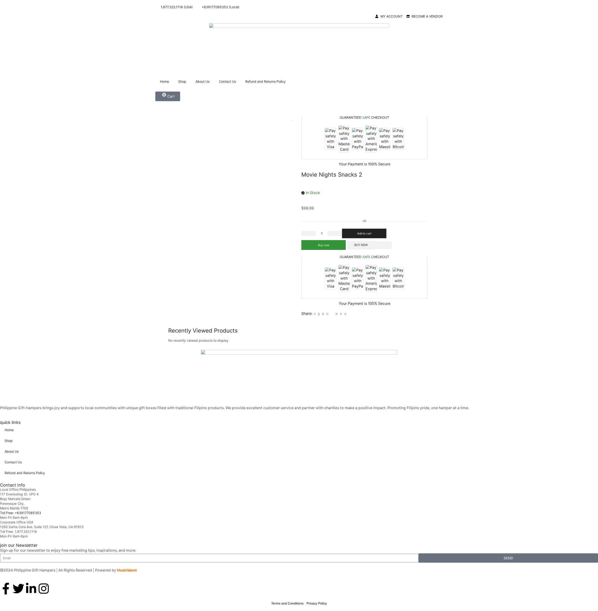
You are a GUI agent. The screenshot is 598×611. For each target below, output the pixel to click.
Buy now (323, 245)
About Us (203, 81)
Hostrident (127, 570)
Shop (182, 81)
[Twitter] (314, 314)
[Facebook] (319, 314)
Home (164, 81)
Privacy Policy (316, 603)
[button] (167, 96)
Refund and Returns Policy (265, 81)
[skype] (344, 314)
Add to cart (364, 233)
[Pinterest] (327, 314)
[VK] (323, 314)
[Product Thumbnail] (291, 120)
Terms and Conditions (287, 603)
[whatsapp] (341, 314)
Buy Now (361, 245)
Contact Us (227, 81)
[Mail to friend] (331, 314)
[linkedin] (336, 314)
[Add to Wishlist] (383, 245)
